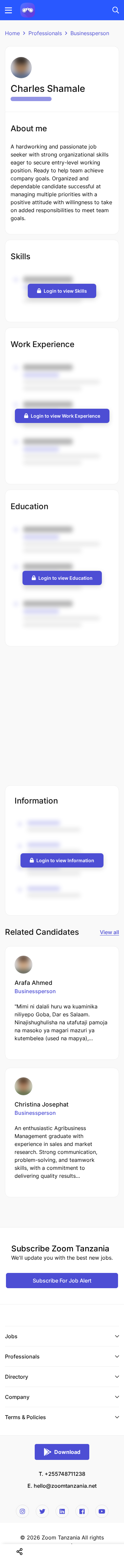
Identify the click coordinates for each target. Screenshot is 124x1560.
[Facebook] (82, 1511)
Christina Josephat (41, 1104)
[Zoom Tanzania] (27, 9)
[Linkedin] (62, 1511)
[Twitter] (42, 1511)
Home (12, 33)
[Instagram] (22, 1511)
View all (109, 932)
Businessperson (89, 33)
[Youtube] (101, 1511)
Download (67, 1452)
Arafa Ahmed (33, 982)
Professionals (45, 33)
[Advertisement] (62, 716)
